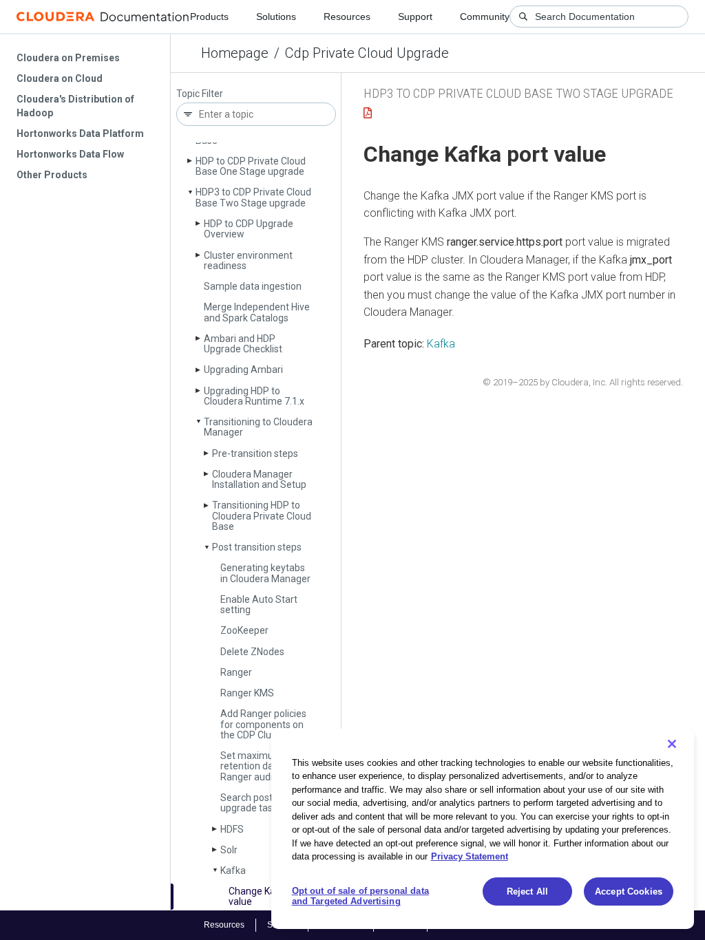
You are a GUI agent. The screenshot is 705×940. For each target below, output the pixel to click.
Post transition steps (257, 547)
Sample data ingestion (253, 286)
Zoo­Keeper (244, 630)
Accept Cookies (628, 891)
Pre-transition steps (255, 453)
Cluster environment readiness (248, 260)
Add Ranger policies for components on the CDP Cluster (263, 724)
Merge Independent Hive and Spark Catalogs (257, 312)
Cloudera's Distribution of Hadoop (75, 106)
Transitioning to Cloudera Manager (258, 427)
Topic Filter (199, 94)
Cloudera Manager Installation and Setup (259, 479)
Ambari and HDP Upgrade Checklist (243, 343)
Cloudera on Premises (68, 57)
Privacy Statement (469, 856)
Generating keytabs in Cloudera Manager (265, 573)
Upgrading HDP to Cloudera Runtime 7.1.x (254, 396)
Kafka (233, 870)
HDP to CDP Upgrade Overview (248, 228)
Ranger (236, 672)
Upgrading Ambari (243, 369)
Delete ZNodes (252, 651)
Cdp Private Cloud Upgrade (367, 53)
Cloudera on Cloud (60, 78)
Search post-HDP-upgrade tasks (259, 802)
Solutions (276, 16)
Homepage (235, 53)
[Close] (672, 744)
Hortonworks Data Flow (70, 154)
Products (209, 16)
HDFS (232, 829)
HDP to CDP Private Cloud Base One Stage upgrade (251, 166)
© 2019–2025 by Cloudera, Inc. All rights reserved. (583, 382)
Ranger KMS (247, 692)
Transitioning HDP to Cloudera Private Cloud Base (261, 516)
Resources (347, 16)
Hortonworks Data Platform (80, 133)
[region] (482, 829)
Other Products (52, 174)
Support (415, 16)
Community (484, 16)
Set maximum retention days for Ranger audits (259, 766)
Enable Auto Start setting (258, 604)
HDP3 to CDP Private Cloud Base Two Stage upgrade (253, 197)
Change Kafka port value (269, 896)
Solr (229, 849)
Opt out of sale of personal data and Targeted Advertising (360, 896)
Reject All (527, 891)
